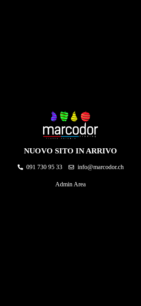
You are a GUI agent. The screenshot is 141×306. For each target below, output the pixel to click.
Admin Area (70, 184)
